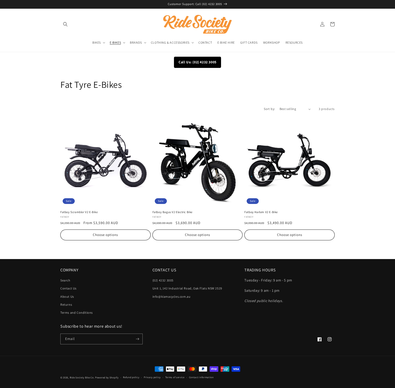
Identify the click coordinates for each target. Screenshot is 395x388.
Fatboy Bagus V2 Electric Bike (172, 212)
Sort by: (269, 109)
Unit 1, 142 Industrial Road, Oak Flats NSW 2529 (187, 288)
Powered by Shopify (107, 377)
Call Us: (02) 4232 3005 (197, 62)
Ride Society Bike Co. (82, 377)
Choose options (105, 235)
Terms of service (174, 377)
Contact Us (68, 288)
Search (65, 280)
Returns (66, 304)
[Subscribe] (137, 339)
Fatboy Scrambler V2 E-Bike (79, 212)
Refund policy (131, 377)
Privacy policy (152, 377)
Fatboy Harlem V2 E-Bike (261, 212)
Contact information (201, 377)
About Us (67, 296)
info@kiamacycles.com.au (171, 296)
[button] (65, 24)
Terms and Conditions (76, 312)
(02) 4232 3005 (162, 280)
